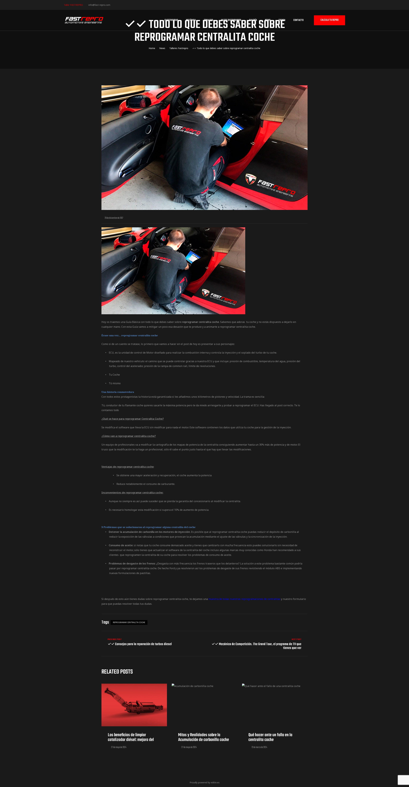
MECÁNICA (191, 20)
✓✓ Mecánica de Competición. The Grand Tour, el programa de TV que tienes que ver (257, 644)
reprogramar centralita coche (129, 622)
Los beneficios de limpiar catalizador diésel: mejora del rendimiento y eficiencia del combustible (131, 742)
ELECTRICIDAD (171, 20)
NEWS (267, 20)
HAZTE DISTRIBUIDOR (231, 20)
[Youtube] (133, 4)
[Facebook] (113, 4)
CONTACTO (298, 20)
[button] (329, 20)
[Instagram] (123, 4)
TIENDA (281, 20)
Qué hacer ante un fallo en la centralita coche (270, 737)
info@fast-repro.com (99, 4)
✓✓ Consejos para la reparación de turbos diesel (152, 644)
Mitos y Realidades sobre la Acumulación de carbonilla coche (203, 737)
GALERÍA (253, 20)
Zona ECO (208, 20)
